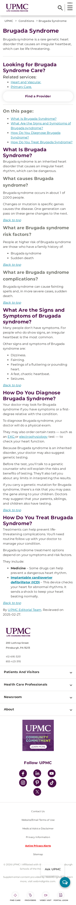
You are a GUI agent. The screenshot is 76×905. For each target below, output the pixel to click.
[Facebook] (23, 774)
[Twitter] (37, 792)
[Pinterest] (37, 783)
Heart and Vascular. (26, 82)
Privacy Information (38, 837)
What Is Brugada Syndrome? (34, 119)
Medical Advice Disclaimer (38, 828)
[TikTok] (52, 783)
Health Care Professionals (25, 684)
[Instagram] (23, 783)
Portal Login (61, 900)
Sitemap (38, 854)
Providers (30, 900)
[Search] (60, 8)
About (9, 709)
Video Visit (45, 900)
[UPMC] (17, 8)
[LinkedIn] (37, 774)
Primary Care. (21, 87)
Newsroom (13, 697)
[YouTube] (52, 774)
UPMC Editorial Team (24, 610)
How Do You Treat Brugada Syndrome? (41, 142)
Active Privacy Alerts (38, 845)
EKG (11, 437)
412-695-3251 (13, 656)
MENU (69, 3)
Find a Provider (38, 96)
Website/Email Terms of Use (38, 819)
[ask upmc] (65, 882)
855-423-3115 (13, 661)
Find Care (15, 900)
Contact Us (38, 811)
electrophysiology (33, 437)
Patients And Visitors (21, 672)
